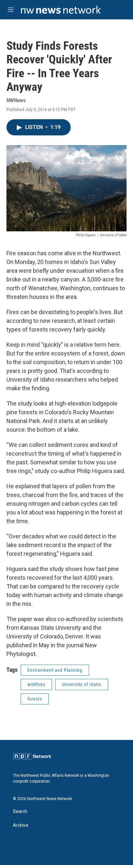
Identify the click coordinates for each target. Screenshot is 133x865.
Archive (20, 825)
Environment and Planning (54, 670)
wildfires (36, 684)
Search (20, 811)
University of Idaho (81, 684)
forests (34, 698)
